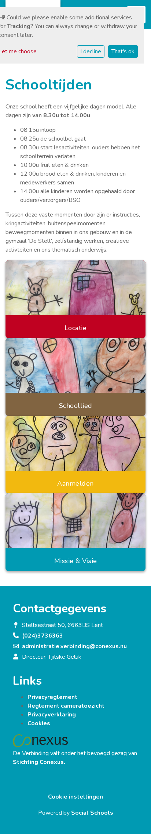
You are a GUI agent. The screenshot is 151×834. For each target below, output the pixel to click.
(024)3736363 (42, 636)
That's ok (123, 51)
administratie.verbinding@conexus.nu (74, 646)
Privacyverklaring (51, 715)
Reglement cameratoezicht (65, 706)
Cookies (38, 723)
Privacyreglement (52, 697)
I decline (90, 51)
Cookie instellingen (75, 797)
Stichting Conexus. (39, 762)
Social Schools (92, 813)
